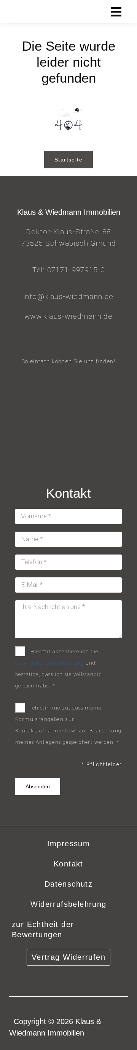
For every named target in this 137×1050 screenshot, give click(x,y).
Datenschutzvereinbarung (49, 663)
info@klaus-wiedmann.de (68, 296)
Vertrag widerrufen (68, 957)
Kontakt (68, 864)
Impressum (68, 843)
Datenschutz (68, 884)
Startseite (68, 160)
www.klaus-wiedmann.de (68, 316)
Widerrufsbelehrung (68, 904)
